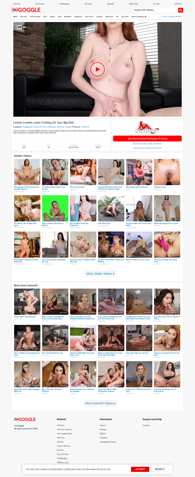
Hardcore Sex (40, 127)
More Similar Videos (100, 273)
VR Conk (88, 4)
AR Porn (178, 4)
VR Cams (125, 17)
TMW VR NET (75, 228)
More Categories (138, 17)
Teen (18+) (89, 17)
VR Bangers (65, 4)
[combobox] (155, 10)
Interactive (109, 17)
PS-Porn (157, 226)
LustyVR (157, 264)
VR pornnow (47, 228)
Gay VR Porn (63, 454)
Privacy (103, 429)
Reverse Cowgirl (64, 127)
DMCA (103, 433)
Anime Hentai (35, 17)
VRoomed (46, 191)
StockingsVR (103, 226)
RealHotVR (102, 191)
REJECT (159, 469)
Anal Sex (23, 17)
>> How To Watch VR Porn (171, 17)
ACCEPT (140, 469)
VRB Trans (133, 4)
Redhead (51, 127)
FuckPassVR (19, 191)
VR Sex (60, 442)
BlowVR (110, 4)
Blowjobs (67, 17)
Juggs (128, 262)
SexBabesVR (47, 264)
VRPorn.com (62, 462)
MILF (45, 17)
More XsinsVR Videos (99, 403)
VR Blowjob (62, 458)
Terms (102, 425)
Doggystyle (28, 127)
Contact (146, 425)
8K (117, 17)
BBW (15, 17)
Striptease (78, 17)
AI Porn (156, 4)
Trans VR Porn (63, 446)
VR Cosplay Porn (64, 433)
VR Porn (16, 4)
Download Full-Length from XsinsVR (147, 148)
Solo (59, 17)
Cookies (103, 438)
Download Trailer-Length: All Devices (147, 144)
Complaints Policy (108, 442)
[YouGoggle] (25, 419)
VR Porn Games (64, 429)
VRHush (129, 189)
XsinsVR (85, 127)
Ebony (52, 17)
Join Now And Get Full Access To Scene (147, 138)
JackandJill (102, 264)
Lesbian (99, 17)
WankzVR (74, 189)
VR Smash (39, 4)
